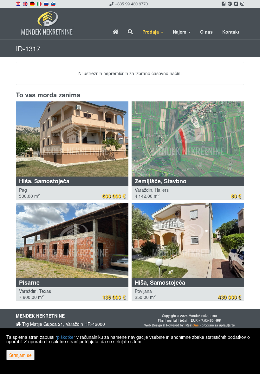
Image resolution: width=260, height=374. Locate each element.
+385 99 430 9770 (131, 4)
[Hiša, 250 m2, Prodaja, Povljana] (188, 240)
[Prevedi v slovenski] (53, 3)
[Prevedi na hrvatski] (19, 3)
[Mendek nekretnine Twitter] (235, 3)
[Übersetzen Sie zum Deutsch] (33, 3)
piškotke (65, 337)
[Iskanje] (130, 32)
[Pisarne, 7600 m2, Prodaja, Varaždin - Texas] (72, 240)
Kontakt (230, 32)
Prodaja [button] (151, 32)
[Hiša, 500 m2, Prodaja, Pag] (72, 139)
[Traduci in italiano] (39, 3)
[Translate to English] (26, 3)
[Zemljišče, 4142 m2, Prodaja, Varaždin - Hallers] (188, 139)
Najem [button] (180, 32)
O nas (206, 32)
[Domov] (115, 32)
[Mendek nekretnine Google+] (229, 3)
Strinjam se (20, 355)
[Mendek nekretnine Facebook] (223, 3)
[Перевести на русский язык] (46, 3)
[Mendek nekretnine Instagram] (241, 3)
